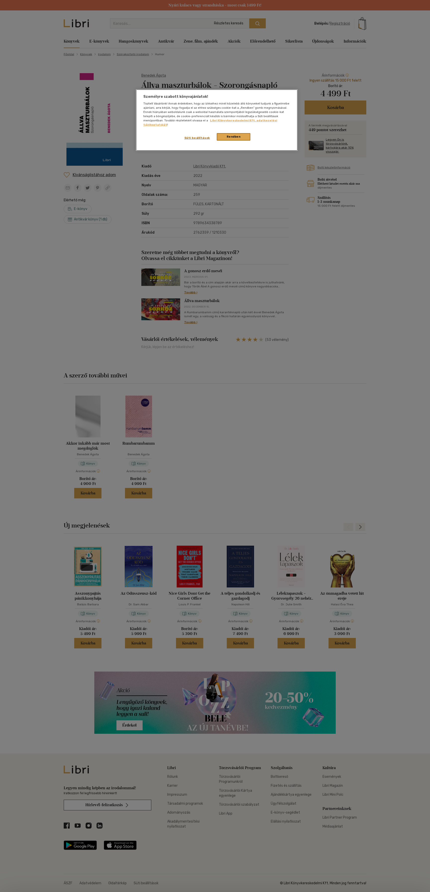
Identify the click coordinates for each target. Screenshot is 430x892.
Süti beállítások (197, 138)
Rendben (234, 136)
